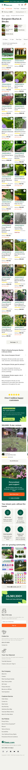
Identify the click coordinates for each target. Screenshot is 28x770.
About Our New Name (7, 714)
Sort (13, 39)
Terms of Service (6, 729)
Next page (13, 342)
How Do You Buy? (8, 419)
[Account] (22, 5)
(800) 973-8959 (15, 498)
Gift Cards (4, 684)
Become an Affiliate (7, 689)
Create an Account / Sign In (9, 663)
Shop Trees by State (7, 681)
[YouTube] (14, 751)
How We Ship (5, 706)
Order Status (5, 698)
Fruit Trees (16, 8)
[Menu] (3, 5)
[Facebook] (10, 751)
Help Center (5, 704)
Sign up (14, 625)
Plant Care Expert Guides (8, 679)
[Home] (8, 5)
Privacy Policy (5, 721)
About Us (4, 673)
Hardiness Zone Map (7, 709)
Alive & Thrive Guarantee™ (8, 724)
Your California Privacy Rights (9, 734)
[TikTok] (6, 751)
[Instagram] (3, 751)
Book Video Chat (14, 494)
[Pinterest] (18, 751)
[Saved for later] (11, 49)
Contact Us (4, 645)
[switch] (23, 44)
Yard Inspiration (5, 691)
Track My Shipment (6, 661)
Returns (4, 726)
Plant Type (18, 39)
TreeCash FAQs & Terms (8, 711)
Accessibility (5, 731)
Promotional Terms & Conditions (10, 736)
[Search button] (19, 5)
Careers (4, 676)
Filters (5, 39)
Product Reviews (6, 686)
